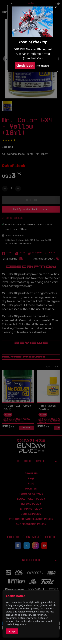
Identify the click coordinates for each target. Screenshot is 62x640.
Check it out (25, 65)
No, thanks (42, 65)
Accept (12, 631)
